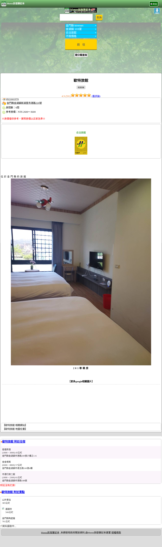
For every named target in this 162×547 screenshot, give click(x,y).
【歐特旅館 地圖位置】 (15, 429)
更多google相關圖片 (81, 381)
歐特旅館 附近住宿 (13, 441)
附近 (155, 4)
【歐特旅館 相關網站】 (15, 425)
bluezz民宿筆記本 (16, 3)
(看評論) (96, 96)
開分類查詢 (81, 55)
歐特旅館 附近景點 (13, 492)
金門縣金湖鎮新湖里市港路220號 (24, 103)
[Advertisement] (81, 65)
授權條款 (116, 532)
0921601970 (12, 99)
